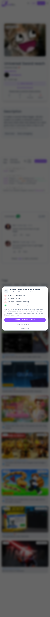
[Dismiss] (45, 289)
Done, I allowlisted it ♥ (25, 320)
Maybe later (25, 328)
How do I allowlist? (23, 324)
